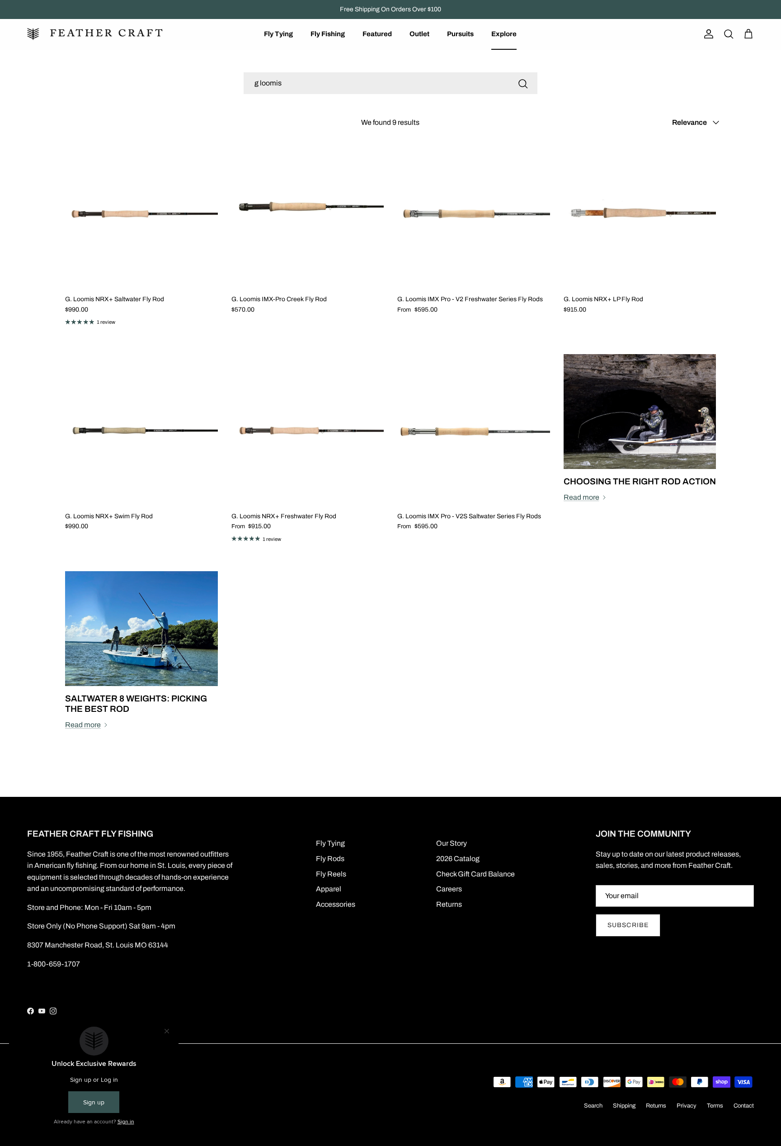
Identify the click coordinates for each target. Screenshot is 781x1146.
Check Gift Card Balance (475, 874)
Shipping (624, 1106)
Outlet (419, 34)
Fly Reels (331, 874)
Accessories (335, 904)
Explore (504, 34)
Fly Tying (278, 34)
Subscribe (628, 925)
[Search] (523, 83)
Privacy (686, 1106)
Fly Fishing (328, 34)
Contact (744, 1106)
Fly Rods (330, 858)
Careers (449, 889)
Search (593, 1106)
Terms (715, 1106)
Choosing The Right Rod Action (640, 481)
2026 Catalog (458, 858)
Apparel (328, 889)
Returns (449, 904)
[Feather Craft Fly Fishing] (95, 34)
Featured (377, 34)
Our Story (451, 843)
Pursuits (460, 34)
